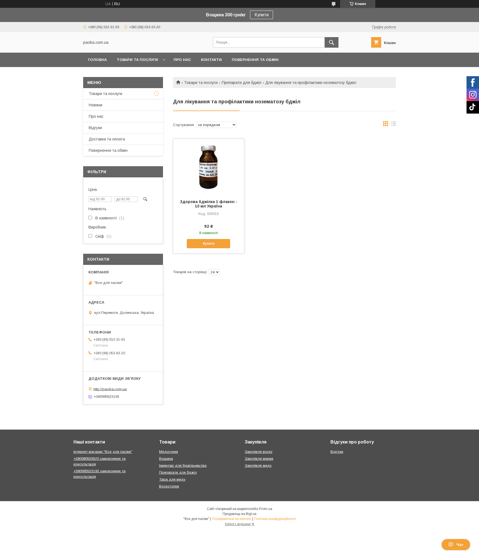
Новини (95, 105)
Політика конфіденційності (275, 519)
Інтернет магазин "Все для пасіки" (102, 452)
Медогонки (168, 452)
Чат (460, 544)
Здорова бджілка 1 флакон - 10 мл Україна (208, 203)
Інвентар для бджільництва (183, 465)
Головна (97, 60)
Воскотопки (169, 486)
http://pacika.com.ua (110, 389)
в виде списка (393, 125)
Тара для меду (172, 479)
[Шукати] (331, 42)
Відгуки (95, 127)
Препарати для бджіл (241, 82)
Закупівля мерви (259, 459)
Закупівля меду (258, 465)
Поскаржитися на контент (231, 519)
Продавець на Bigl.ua (239, 514)
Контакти (211, 60)
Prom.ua (265, 509)
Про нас (182, 60)
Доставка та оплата (107, 139)
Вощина (166, 459)
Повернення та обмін (255, 60)
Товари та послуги (137, 60)
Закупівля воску (258, 452)
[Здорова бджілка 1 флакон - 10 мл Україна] (208, 166)
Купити (261, 14)
